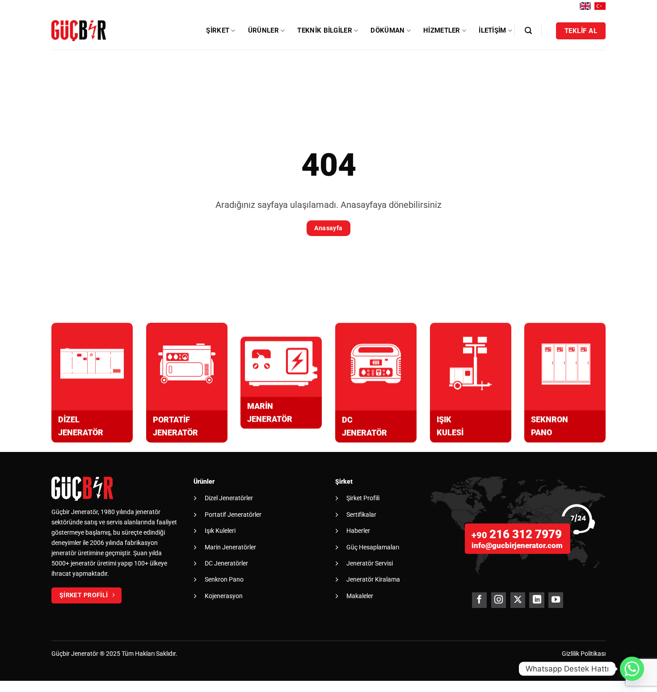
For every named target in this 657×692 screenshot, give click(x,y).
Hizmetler (441, 30)
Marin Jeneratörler (230, 547)
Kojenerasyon (224, 595)
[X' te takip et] (517, 600)
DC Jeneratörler (226, 563)
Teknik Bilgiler (324, 30)
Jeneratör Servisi (369, 563)
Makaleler (359, 595)
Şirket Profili (362, 498)
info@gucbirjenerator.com (517, 545)
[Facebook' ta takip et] (479, 600)
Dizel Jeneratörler (229, 498)
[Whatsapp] (632, 669)
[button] (528, 30)
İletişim (492, 30)
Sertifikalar (361, 514)
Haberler (358, 530)
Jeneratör (84, 654)
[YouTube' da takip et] (555, 600)
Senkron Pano (224, 579)
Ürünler (263, 30)
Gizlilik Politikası (584, 654)
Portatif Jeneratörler (233, 514)
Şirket (217, 30)
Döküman (387, 30)
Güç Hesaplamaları (372, 547)
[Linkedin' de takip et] (536, 600)
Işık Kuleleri (220, 530)
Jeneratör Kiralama (373, 579)
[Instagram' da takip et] (498, 600)
